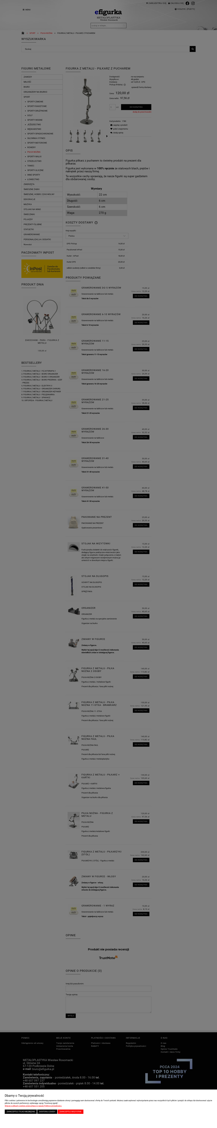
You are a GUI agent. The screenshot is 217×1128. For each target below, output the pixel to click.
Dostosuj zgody (47, 1112)
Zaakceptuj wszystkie (70, 1112)
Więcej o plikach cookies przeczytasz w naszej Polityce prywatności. (33, 1106)
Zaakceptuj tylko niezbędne (21, 1112)
